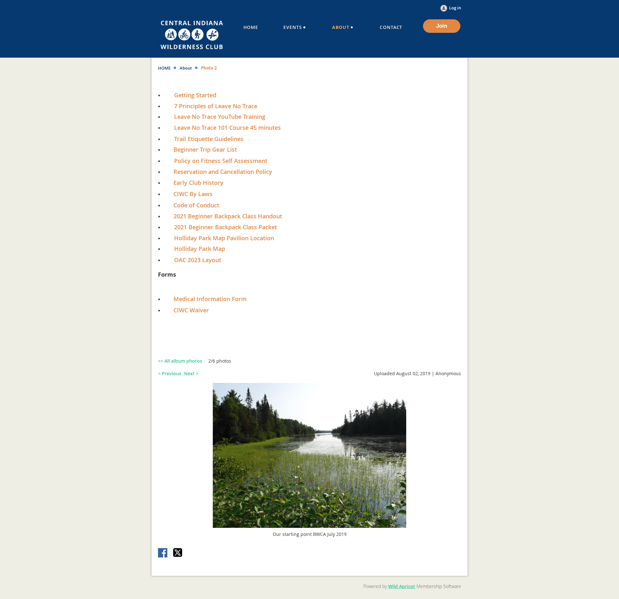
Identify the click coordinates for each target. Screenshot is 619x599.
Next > (191, 373)
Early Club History (198, 182)
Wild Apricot (401, 586)
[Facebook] (163, 553)
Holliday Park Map (199, 248)
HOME (164, 68)
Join (441, 26)
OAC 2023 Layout (197, 260)
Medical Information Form (210, 299)
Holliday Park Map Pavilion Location (224, 238)
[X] (178, 553)
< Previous (169, 373)
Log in (455, 8)
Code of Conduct (196, 205)
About (186, 68)
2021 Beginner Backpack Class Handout (227, 216)
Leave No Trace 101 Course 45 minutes (227, 127)
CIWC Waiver (191, 310)
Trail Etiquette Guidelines (208, 139)
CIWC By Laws (192, 194)
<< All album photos (180, 361)
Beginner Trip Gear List (205, 149)
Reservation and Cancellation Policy (219, 172)
